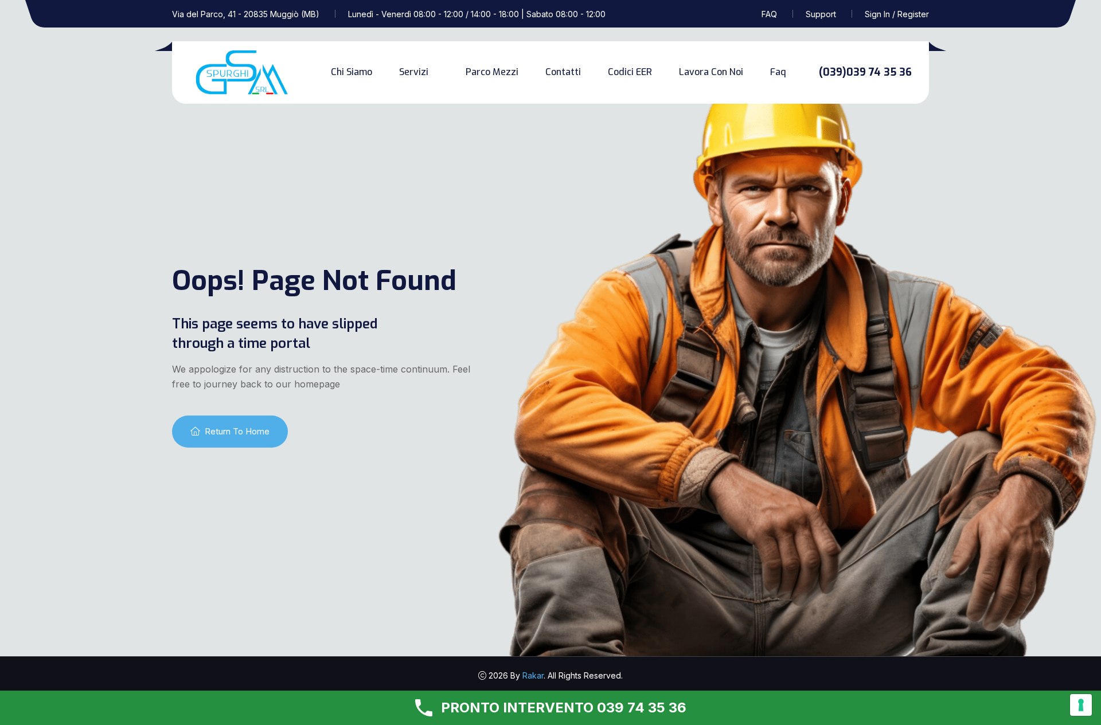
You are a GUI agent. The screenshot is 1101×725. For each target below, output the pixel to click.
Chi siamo (351, 72)
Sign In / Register (897, 14)
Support (821, 14)
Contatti (563, 72)
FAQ (769, 14)
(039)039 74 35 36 (865, 72)
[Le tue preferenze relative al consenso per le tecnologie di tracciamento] (1081, 705)
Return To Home (237, 431)
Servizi (413, 72)
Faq (778, 72)
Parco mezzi (492, 72)
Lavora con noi (711, 72)
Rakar (533, 675)
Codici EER (630, 72)
